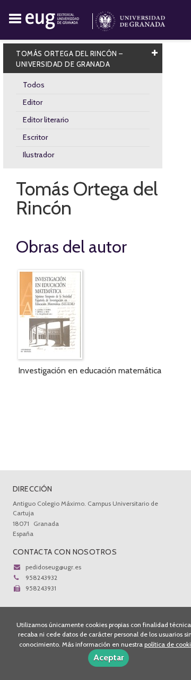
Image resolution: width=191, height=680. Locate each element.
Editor (32, 102)
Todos (34, 85)
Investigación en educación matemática (89, 370)
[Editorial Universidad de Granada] (60, 19)
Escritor (35, 137)
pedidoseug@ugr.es (53, 567)
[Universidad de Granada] (130, 19)
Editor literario (46, 119)
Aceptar (108, 657)
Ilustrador (38, 154)
